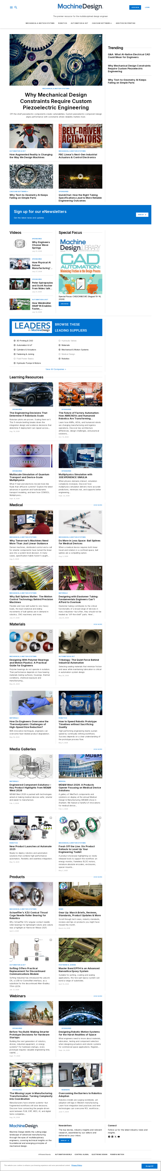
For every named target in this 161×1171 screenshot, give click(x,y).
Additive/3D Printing (125, 23)
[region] (80, 1166)
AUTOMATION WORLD (63, 1154)
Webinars (66, 1090)
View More (97, 505)
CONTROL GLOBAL (82, 1154)
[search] (16, 7)
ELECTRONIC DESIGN (99, 1154)
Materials (63, 593)
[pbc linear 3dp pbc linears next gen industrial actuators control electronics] (80, 136)
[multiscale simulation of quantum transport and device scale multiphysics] (31, 456)
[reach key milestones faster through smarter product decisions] (31, 1013)
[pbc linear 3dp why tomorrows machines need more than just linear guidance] (31, 522)
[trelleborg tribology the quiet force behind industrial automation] (80, 641)
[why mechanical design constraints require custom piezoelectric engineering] (56, 60)
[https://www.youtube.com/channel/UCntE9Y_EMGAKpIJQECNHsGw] (119, 1136)
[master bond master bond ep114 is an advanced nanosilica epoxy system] (80, 950)
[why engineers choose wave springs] (20, 243)
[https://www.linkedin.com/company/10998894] (112, 1136)
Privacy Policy (77, 1165)
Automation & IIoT (79, 23)
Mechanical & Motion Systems (40, 23)
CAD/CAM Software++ (102, 23)
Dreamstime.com (92, 1065)
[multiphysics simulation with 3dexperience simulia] (80, 456)
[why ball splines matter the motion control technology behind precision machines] (31, 578)
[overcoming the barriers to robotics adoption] (80, 1075)
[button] (11, 7)
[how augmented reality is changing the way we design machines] (31, 136)
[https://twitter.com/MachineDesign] (115, 1136)
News (61, 909)
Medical (62, 781)
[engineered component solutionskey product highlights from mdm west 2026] (31, 766)
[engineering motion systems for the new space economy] (80, 1013)
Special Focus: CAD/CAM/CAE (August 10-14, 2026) (80, 297)
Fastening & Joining (67, 965)
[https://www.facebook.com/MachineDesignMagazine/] (109, 1136)
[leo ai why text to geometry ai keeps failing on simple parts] (31, 176)
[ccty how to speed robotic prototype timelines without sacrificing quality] (80, 703)
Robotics (62, 23)
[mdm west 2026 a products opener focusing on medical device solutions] (80, 766)
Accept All (149, 1166)
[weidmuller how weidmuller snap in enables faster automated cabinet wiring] (20, 304)
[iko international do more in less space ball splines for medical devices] (80, 522)
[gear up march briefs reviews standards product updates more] (80, 894)
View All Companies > (56, 369)
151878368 (69, 1065)
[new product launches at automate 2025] (31, 828)
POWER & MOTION (117, 1154)
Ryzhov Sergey (81, 1065)
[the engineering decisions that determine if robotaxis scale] (31, 394)
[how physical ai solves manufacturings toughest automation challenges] (20, 263)
